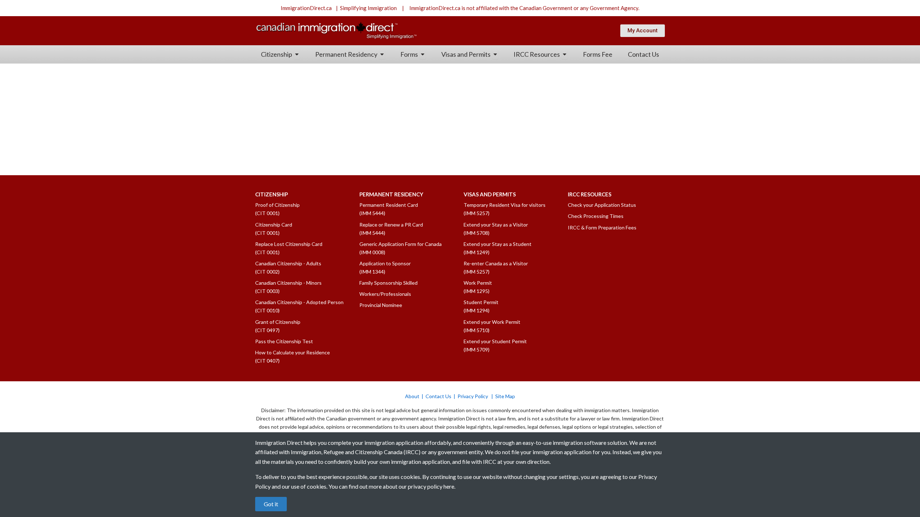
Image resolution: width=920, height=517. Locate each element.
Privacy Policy (473, 396)
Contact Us (438, 396)
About (412, 396)
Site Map (505, 396)
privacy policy (425, 486)
